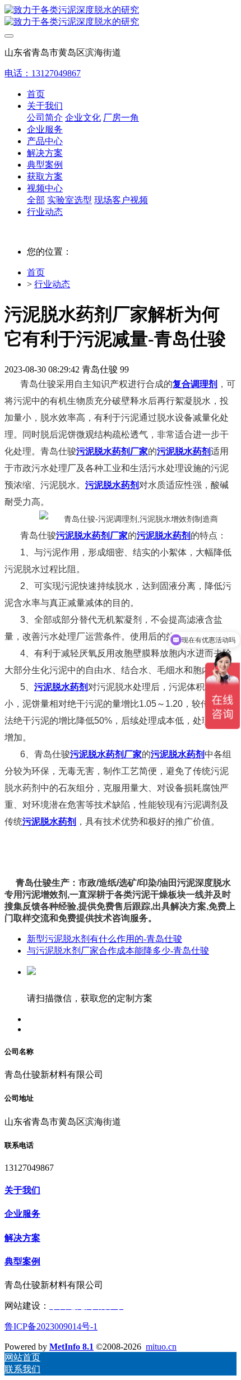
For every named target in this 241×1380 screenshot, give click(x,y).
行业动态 (52, 284)
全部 (36, 200)
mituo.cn (161, 1346)
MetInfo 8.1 (71, 1346)
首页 (36, 94)
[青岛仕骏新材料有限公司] (120, 16)
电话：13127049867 (42, 73)
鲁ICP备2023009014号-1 (51, 1326)
